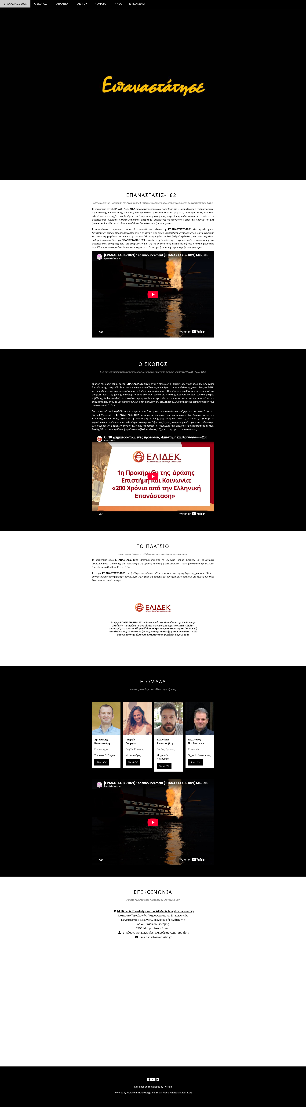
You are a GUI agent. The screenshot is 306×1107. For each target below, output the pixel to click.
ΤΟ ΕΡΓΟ (80, 3)
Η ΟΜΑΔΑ (100, 3)
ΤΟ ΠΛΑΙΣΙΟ (61, 3)
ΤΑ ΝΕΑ (117, 3)
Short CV (101, 762)
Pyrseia (168, 1086)
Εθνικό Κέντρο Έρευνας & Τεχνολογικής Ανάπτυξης (153, 919)
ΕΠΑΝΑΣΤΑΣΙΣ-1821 (15, 3)
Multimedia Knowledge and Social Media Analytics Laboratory (159, 1092)
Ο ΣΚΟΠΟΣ (40, 3)
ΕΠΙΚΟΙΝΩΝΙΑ (137, 3)
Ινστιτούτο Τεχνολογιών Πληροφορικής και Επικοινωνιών (153, 915)
